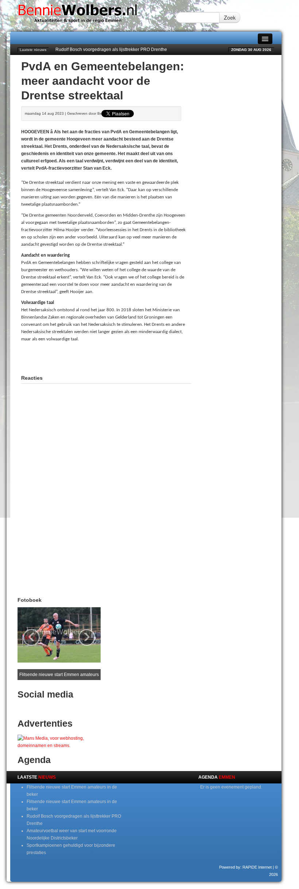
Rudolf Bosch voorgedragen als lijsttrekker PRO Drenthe (111, 49)
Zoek (230, 17)
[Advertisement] (106, 357)
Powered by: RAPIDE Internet (245, 867)
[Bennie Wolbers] (93, 15)
